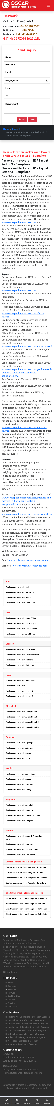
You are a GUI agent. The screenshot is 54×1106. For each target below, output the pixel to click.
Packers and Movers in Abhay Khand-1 (22, 717)
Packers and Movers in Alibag (18, 789)
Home (6, 129)
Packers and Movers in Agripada (19, 784)
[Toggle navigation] (48, 5)
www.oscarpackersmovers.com (29, 566)
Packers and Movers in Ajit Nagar (20, 748)
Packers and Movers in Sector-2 (19, 691)
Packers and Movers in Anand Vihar (21, 618)
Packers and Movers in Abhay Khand (21, 711)
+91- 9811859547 (24, 30)
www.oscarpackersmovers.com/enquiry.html (27, 346)
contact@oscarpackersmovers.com (28, 560)
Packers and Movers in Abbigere (19, 810)
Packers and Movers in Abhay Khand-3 (22, 727)
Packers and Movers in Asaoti (18, 758)
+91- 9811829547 (29, 26)
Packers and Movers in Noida (18, 597)
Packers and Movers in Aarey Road (20, 774)
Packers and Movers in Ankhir (18, 753)
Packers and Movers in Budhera (19, 660)
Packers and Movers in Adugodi (19, 820)
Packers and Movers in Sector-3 (19, 696)
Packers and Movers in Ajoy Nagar (20, 854)
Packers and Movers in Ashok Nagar (21, 623)
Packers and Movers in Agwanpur (20, 742)
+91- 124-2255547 (26, 34)
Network (16, 129)
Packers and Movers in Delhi (18, 587)
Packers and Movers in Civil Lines (20, 665)
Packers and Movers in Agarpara (20, 844)
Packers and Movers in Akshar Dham (21, 628)
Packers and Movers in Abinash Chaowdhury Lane (25, 837)
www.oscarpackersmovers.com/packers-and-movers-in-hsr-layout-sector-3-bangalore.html (27, 373)
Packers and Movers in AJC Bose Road (22, 849)
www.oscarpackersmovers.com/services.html (27, 514)
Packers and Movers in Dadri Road (20, 680)
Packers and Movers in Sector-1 (19, 685)
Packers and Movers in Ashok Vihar (21, 649)
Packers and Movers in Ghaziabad (20, 602)
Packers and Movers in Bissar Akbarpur (22, 654)
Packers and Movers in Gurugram (20, 592)
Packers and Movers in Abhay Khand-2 (22, 722)
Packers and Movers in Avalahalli (20, 805)
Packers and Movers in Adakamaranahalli (24, 815)
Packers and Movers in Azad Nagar (20, 634)
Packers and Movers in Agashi (18, 779)
